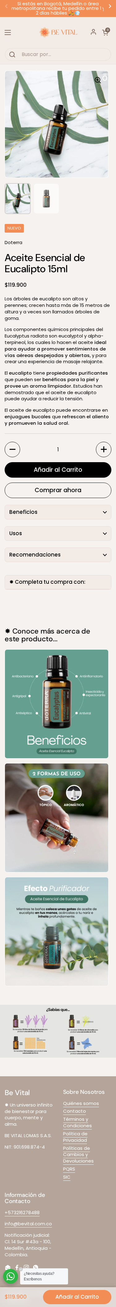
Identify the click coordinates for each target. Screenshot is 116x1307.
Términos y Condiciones (77, 1122)
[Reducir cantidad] (12, 449)
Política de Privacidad (75, 1136)
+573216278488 (22, 1212)
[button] (105, 32)
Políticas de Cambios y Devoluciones (78, 1154)
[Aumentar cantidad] (103, 449)
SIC (67, 1177)
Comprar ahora (58, 490)
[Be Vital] (58, 32)
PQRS (69, 1169)
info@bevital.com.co (28, 1223)
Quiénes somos (81, 1103)
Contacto (74, 1111)
